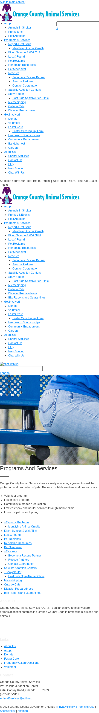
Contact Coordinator (25, 85)
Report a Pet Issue (19, 44)
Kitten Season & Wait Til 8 (24, 52)
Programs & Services (17, 40)
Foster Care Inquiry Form (28, 131)
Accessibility (7, 711)
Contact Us (15, 160)
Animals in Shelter (19, 27)
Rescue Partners (22, 81)
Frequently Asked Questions (21, 662)
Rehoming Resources (22, 65)
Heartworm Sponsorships (24, 135)
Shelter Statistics (18, 156)
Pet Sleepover (17, 69)
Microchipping (17, 102)
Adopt (8, 23)
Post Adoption (17, 36)
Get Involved (12, 114)
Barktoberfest (16, 143)
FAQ (11, 164)
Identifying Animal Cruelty (28, 48)
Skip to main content (12, 2)
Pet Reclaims (16, 60)
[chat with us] (49, 364)
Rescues (13, 73)
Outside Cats (16, 106)
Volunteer (14, 123)
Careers (13, 147)
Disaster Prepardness (21, 110)
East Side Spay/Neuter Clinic (30, 98)
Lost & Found (16, 56)
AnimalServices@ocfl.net (15, 698)
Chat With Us (16, 172)
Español (5, 373)
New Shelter (16, 168)
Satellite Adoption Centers (24, 89)
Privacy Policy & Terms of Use (75, 706)
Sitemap (22, 711)
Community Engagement (23, 139)
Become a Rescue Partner (28, 77)
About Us (10, 152)
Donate (12, 118)
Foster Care (15, 127)
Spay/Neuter (16, 94)
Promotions (15, 31)
